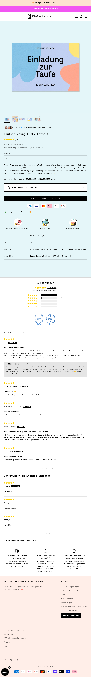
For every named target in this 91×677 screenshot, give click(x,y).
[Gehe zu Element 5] (37, 119)
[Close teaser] (9, 667)
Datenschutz (9, 634)
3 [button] (46, 468)
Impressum (8, 646)
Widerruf (7, 642)
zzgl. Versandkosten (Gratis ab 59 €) (28, 148)
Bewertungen (66, 603)
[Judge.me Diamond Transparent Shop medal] (50, 319)
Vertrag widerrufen (71, 615)
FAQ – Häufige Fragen (70, 587)
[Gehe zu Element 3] (22, 119)
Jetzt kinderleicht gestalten (45, 198)
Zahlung (64, 595)
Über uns (7, 650)
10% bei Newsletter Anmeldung (74, 607)
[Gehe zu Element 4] (30, 119)
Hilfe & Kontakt (67, 599)
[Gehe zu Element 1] (7, 119)
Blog (6, 654)
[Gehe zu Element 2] (14, 119)
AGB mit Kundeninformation (15, 638)
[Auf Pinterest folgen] (17, 660)
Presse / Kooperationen (14, 630)
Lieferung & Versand (69, 591)
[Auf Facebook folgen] (5, 660)
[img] (9, 339)
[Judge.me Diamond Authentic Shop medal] (38, 319)
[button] (9, 140)
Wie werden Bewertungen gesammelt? (20, 540)
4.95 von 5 (51, 288)
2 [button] (42, 468)
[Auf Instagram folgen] (11, 660)
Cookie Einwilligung (69, 611)
